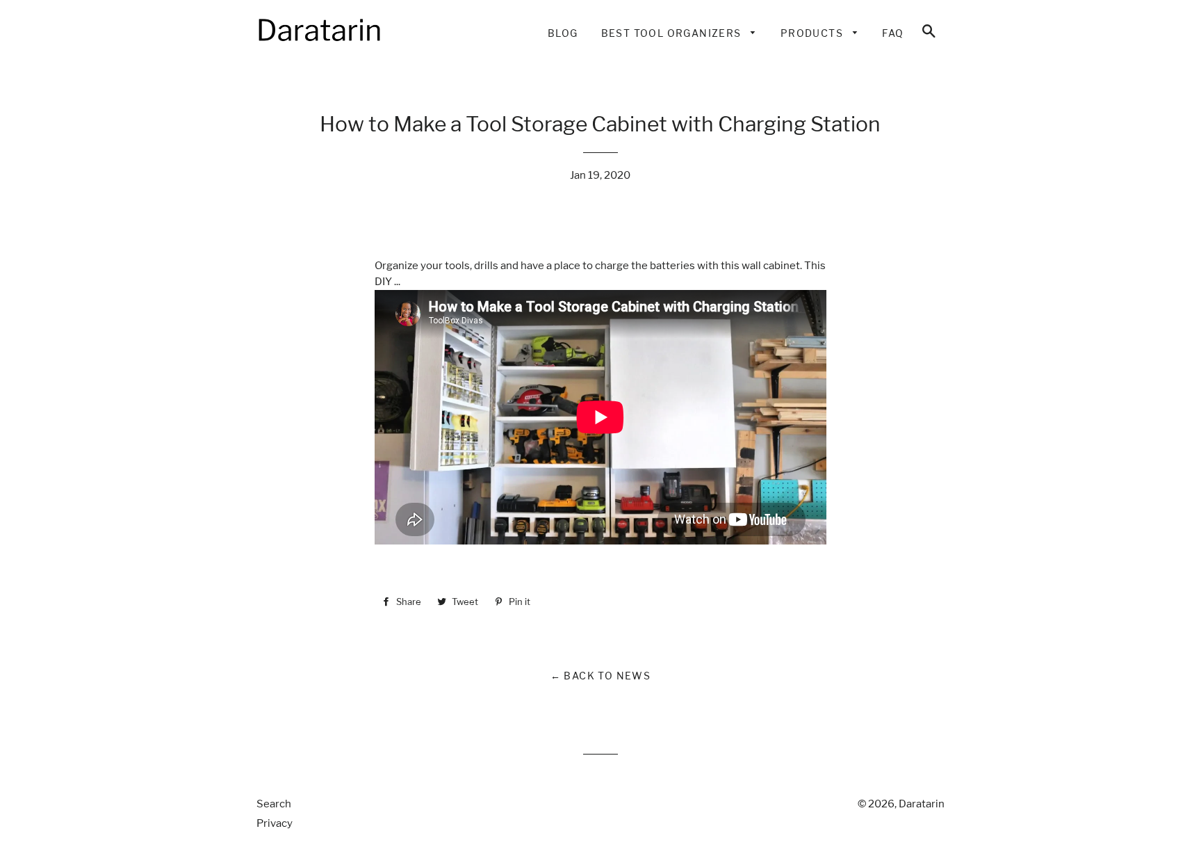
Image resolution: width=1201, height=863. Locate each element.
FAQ (893, 33)
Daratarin (922, 804)
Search (273, 804)
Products (814, 33)
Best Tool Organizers (672, 33)
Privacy (274, 823)
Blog (563, 33)
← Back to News (600, 675)
